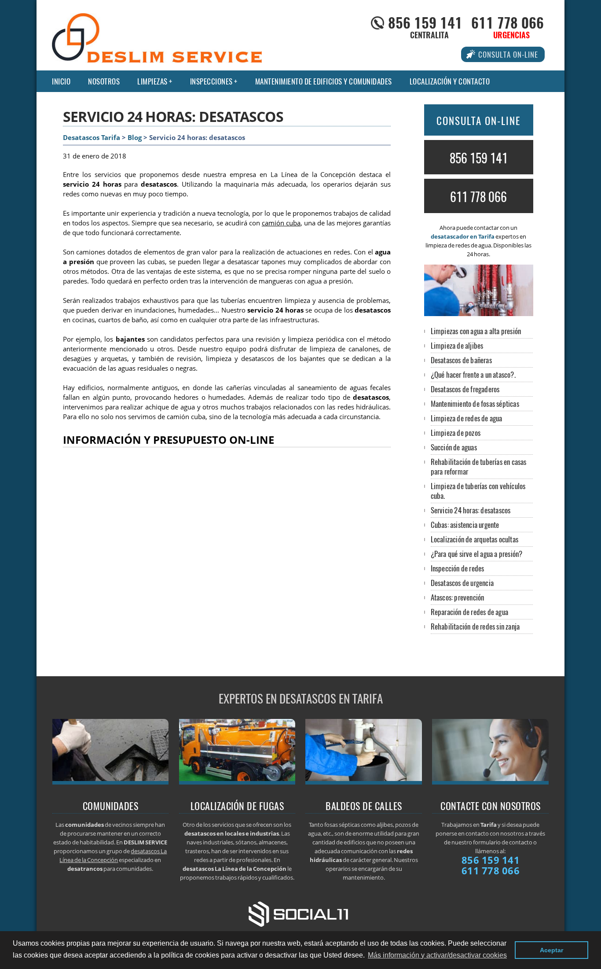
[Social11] (300, 913)
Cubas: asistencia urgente (465, 524)
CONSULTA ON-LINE (478, 120)
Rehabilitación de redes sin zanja (475, 626)
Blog (135, 137)
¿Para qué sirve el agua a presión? (477, 553)
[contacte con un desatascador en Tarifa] (490, 782)
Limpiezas (152, 81)
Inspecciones (211, 81)
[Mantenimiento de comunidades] (110, 782)
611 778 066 (507, 22)
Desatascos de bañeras (461, 359)
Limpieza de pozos (455, 432)
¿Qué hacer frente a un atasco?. (473, 374)
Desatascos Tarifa (91, 137)
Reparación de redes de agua (469, 611)
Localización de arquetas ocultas (474, 539)
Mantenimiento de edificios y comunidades (323, 81)
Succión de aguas (454, 447)
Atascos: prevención (457, 597)
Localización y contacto (450, 81)
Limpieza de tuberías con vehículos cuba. (478, 490)
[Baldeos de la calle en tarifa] (363, 782)
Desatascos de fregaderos (465, 388)
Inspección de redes (457, 568)
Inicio (61, 81)
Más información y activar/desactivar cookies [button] (437, 955)
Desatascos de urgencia (462, 582)
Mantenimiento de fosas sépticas (475, 403)
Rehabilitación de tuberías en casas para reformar (479, 466)
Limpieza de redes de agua (466, 418)
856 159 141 (425, 22)
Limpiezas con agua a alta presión (476, 330)
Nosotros (104, 81)
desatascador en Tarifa (463, 236)
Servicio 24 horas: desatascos (471, 510)
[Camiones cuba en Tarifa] (237, 782)
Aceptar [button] (551, 950)
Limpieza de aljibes (457, 345)
